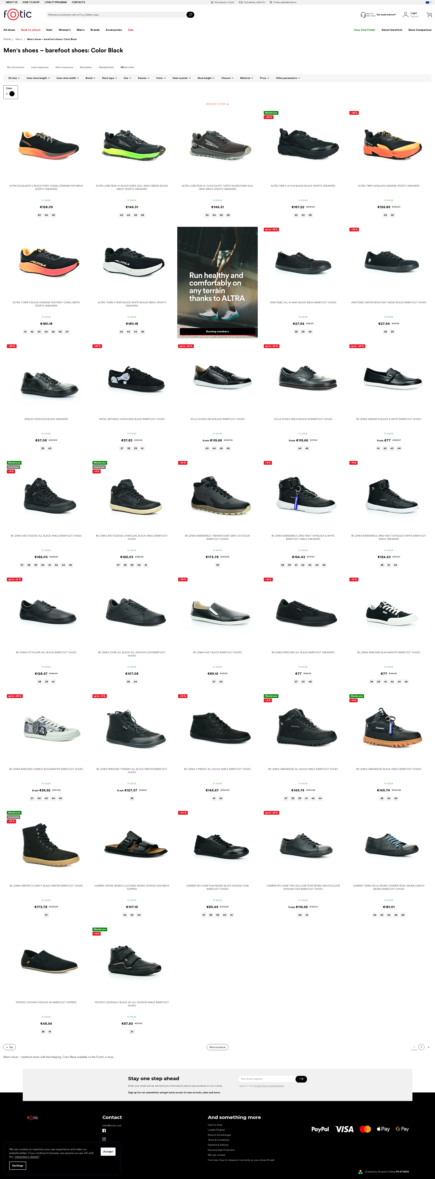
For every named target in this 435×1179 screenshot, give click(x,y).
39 (303, 331)
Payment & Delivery (218, 1144)
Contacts (78, 2)
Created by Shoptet (376, 1171)
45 (53, 215)
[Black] (10, 93)
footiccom (104, 1139)
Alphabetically (106, 67)
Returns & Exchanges (219, 1135)
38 (296, 331)
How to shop (31, 2)
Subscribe (301, 1079)
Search (190, 15)
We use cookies (216, 1155)
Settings (17, 1165)
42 (296, 215)
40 (310, 331)
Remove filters (216, 104)
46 (142, 215)
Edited (399, 1171)
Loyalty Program (216, 1129)
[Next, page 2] (421, 1047)
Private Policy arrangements (269, 1085)
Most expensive (64, 67)
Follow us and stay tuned (104, 1130)
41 (25, 331)
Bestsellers (86, 67)
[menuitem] (9, 30)
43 (39, 215)
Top (11, 1047)
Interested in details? (27, 1156)
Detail (44, 177)
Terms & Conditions (218, 1139)
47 (67, 331)
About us (11, 2)
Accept (108, 1151)
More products (218, 1047)
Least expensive (40, 67)
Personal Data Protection (221, 1150)
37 (122, 448)
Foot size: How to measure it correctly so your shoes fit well (241, 1160)
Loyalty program (56, 2)
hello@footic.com (112, 1125)
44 (46, 215)
